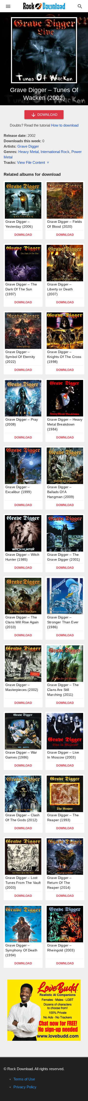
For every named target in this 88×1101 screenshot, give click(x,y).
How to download (64, 125)
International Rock (55, 152)
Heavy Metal (28, 152)
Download (23, 235)
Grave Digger (28, 146)
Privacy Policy (24, 1087)
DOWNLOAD (46, 115)
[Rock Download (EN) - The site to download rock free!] (44, 6)
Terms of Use (24, 1079)
